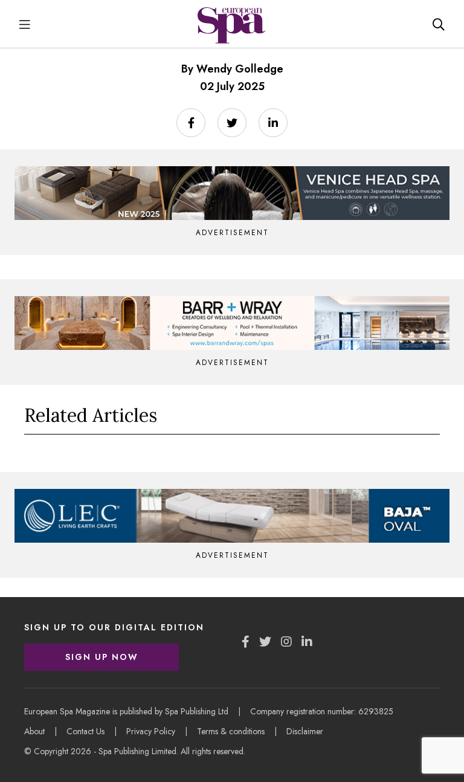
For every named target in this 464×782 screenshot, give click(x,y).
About (34, 731)
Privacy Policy (150, 731)
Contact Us (85, 731)
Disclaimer (304, 731)
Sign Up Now (101, 657)
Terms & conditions (231, 731)
